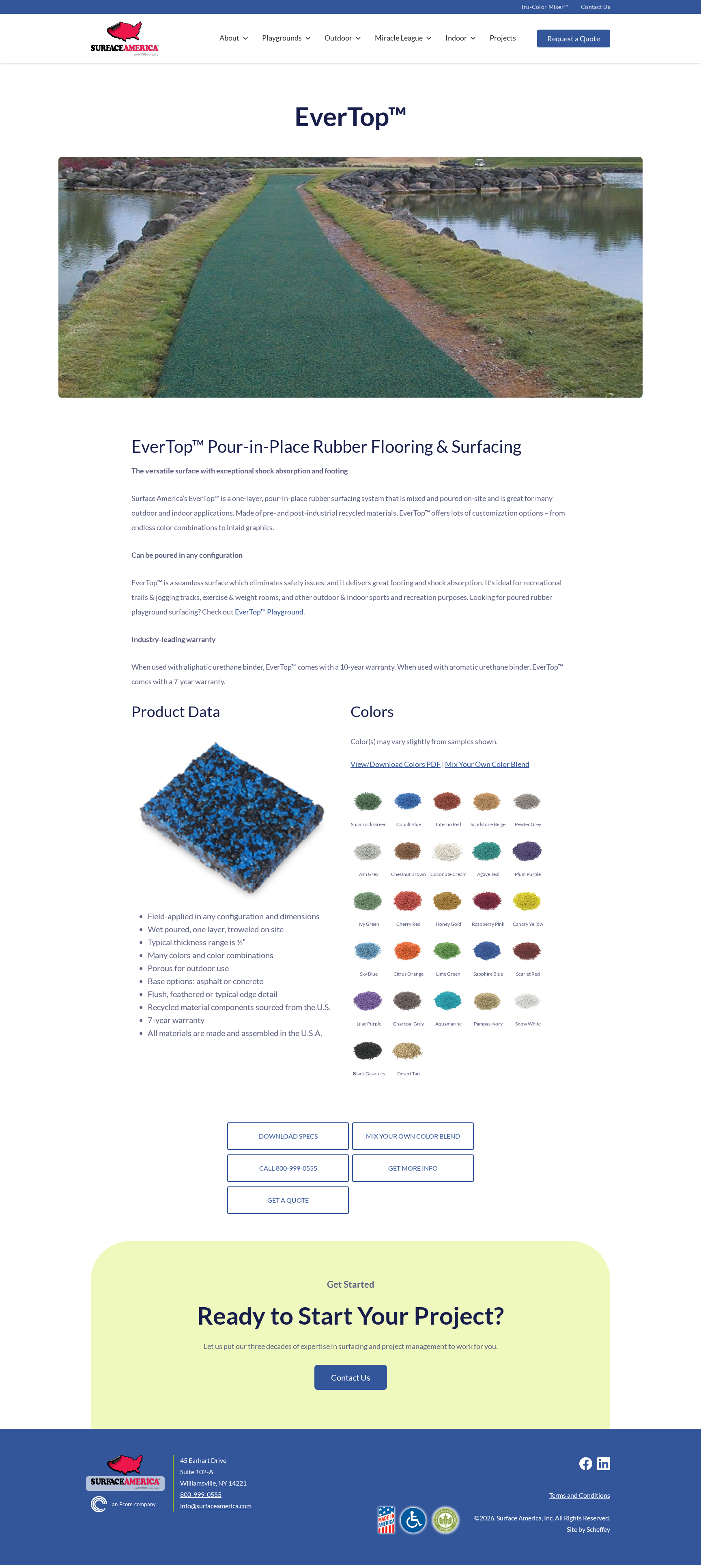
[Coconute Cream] (447, 851)
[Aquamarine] (447, 1001)
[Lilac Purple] (367, 1001)
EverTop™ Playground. (270, 611)
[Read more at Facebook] (585, 1463)
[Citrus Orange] (407, 951)
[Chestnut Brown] (407, 851)
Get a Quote (288, 1200)
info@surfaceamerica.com (216, 1505)
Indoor (456, 37)
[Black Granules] (367, 1051)
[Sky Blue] (367, 951)
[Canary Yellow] (527, 901)
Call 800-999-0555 (288, 1168)
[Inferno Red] (447, 801)
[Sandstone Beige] (487, 801)
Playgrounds (282, 37)
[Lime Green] (447, 951)
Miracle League (399, 37)
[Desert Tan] (407, 1051)
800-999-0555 (200, 1494)
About (229, 37)
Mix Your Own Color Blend (487, 764)
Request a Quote (573, 38)
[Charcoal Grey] (407, 1001)
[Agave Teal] (487, 851)
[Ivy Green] (367, 901)
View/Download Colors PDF (395, 764)
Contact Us (595, 6)
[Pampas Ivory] (487, 1001)
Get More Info (413, 1168)
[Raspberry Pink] (487, 901)
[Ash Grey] (367, 851)
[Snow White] (527, 1001)
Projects (503, 37)
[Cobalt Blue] (407, 801)
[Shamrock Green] (367, 801)
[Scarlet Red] (527, 951)
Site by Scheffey (588, 1529)
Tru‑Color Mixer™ (544, 6)
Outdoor (338, 37)
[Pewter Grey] (527, 801)
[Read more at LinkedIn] (603, 1463)
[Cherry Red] (407, 901)
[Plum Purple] (527, 851)
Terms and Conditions (579, 1495)
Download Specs (288, 1136)
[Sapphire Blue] (487, 951)
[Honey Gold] (447, 901)
